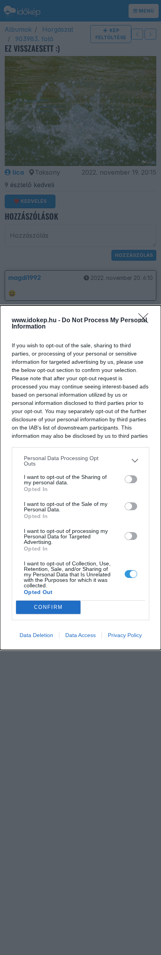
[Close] (145, 320)
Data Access (80, 635)
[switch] (131, 479)
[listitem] (80, 460)
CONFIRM (48, 607)
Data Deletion (36, 635)
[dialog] (80, 477)
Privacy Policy (125, 635)
